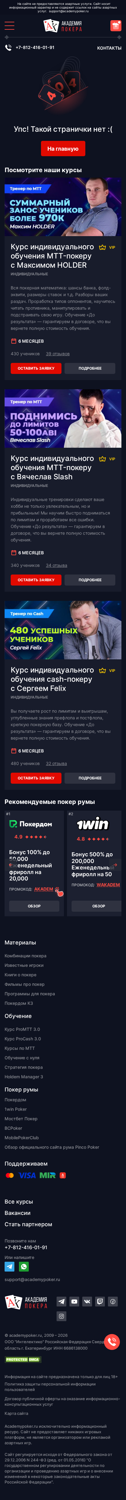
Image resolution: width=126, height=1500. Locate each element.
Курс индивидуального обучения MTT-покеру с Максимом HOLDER (52, 255)
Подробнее (90, 368)
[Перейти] (9, 1267)
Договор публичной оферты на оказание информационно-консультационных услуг (62, 1401)
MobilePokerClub (22, 1137)
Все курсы (19, 1201)
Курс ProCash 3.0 (23, 1038)
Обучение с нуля (22, 1057)
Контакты (109, 48)
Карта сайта (16, 1413)
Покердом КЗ (19, 1003)
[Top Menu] (9, 26)
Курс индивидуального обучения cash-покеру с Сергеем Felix (52, 679)
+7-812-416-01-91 (35, 47)
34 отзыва (56, 565)
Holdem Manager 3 (24, 1076)
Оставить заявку (36, 368)
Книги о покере (20, 974)
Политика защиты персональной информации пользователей (50, 1386)
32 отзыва (56, 763)
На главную (63, 148)
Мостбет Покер (21, 1118)
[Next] (115, 865)
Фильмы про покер (25, 984)
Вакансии (18, 1213)
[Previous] (11, 865)
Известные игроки (24, 965)
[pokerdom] (30, 823)
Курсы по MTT (20, 1048)
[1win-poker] (93, 823)
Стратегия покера (24, 1067)
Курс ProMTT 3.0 (22, 1029)
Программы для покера (30, 993)
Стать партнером (28, 1224)
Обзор (34, 906)
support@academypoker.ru (69, 11)
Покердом (15, 1099)
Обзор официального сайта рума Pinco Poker (52, 1147)
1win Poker (16, 1109)
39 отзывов (58, 353)
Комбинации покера (25, 955)
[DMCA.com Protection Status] (63, 1359)
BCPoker (13, 1128)
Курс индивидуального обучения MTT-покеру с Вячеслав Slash (52, 467)
